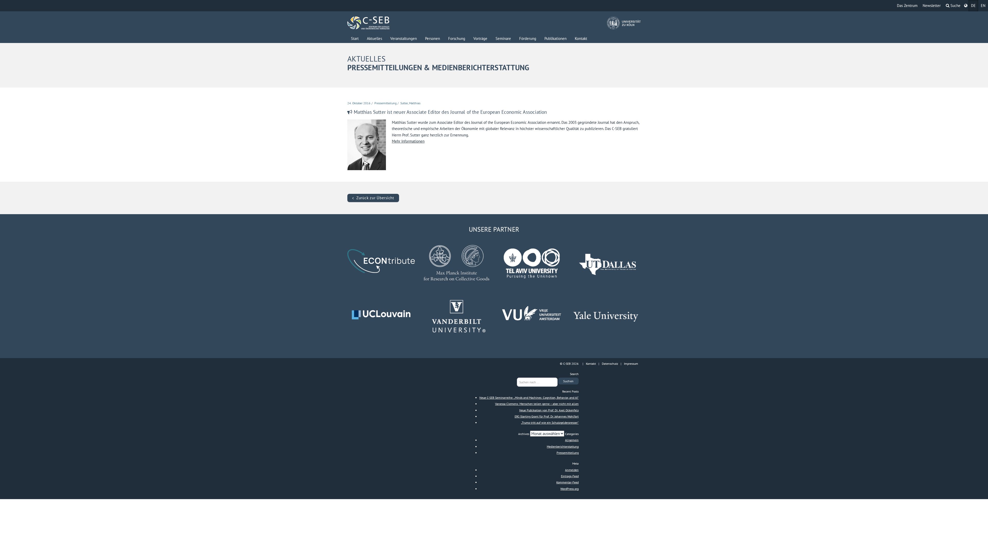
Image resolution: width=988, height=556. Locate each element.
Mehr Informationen (408, 141)
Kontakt (581, 38)
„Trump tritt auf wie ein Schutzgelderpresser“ (550, 422)
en (983, 5)
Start (355, 38)
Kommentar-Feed (567, 482)
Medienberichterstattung (563, 446)
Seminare (503, 38)
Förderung (527, 38)
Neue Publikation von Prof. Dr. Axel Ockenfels (549, 410)
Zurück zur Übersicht (375, 197)
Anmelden (572, 470)
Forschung (456, 38)
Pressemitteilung (385, 103)
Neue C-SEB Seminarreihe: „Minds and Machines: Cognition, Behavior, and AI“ (529, 397)
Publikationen (555, 38)
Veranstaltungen (403, 38)
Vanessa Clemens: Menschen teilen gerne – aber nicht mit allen (537, 404)
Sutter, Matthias (410, 103)
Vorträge (480, 38)
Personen (432, 38)
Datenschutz (610, 364)
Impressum (631, 364)
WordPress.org (569, 489)
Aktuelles (374, 38)
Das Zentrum (907, 5)
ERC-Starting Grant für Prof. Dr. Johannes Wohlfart (547, 416)
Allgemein (572, 440)
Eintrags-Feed (570, 476)
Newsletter (932, 5)
